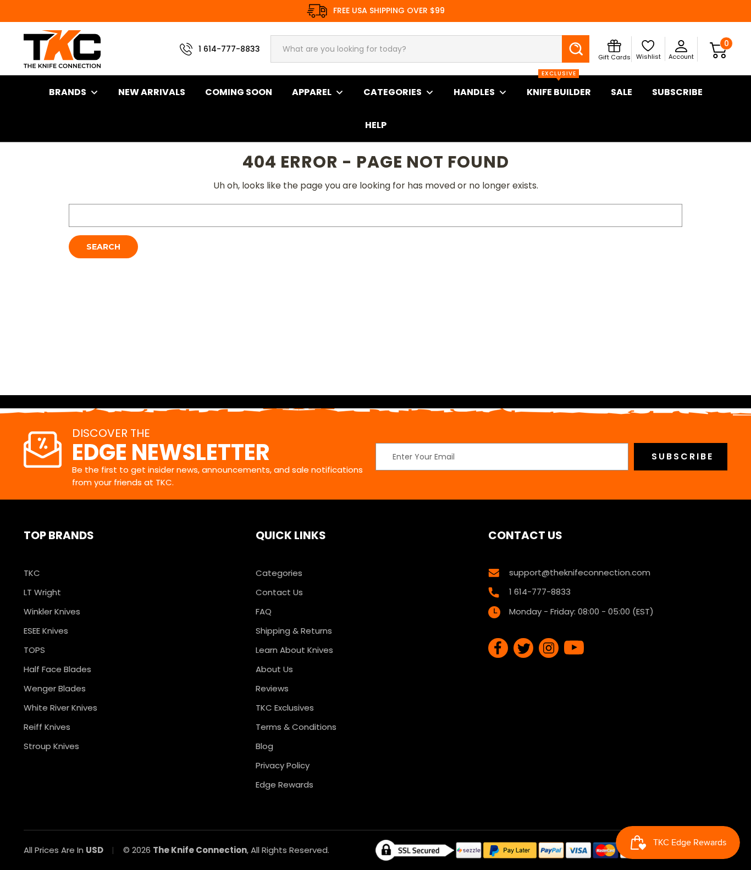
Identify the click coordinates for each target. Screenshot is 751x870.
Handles (474, 92)
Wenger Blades (55, 688)
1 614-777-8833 (229, 48)
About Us (274, 669)
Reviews (272, 688)
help (375, 125)
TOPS (34, 650)
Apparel (312, 92)
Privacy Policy (283, 765)
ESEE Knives (46, 630)
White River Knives (60, 707)
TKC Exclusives (285, 707)
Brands (67, 92)
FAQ (264, 611)
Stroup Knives (51, 746)
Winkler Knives (52, 611)
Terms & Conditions (296, 727)
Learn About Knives (294, 650)
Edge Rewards (284, 784)
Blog (264, 746)
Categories (392, 92)
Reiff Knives (47, 727)
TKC (32, 573)
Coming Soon (238, 92)
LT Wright (42, 592)
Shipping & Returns (294, 630)
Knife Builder (559, 86)
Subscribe (677, 92)
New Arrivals (151, 92)
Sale (621, 92)
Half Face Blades (57, 669)
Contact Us (279, 592)
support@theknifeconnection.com (579, 572)
